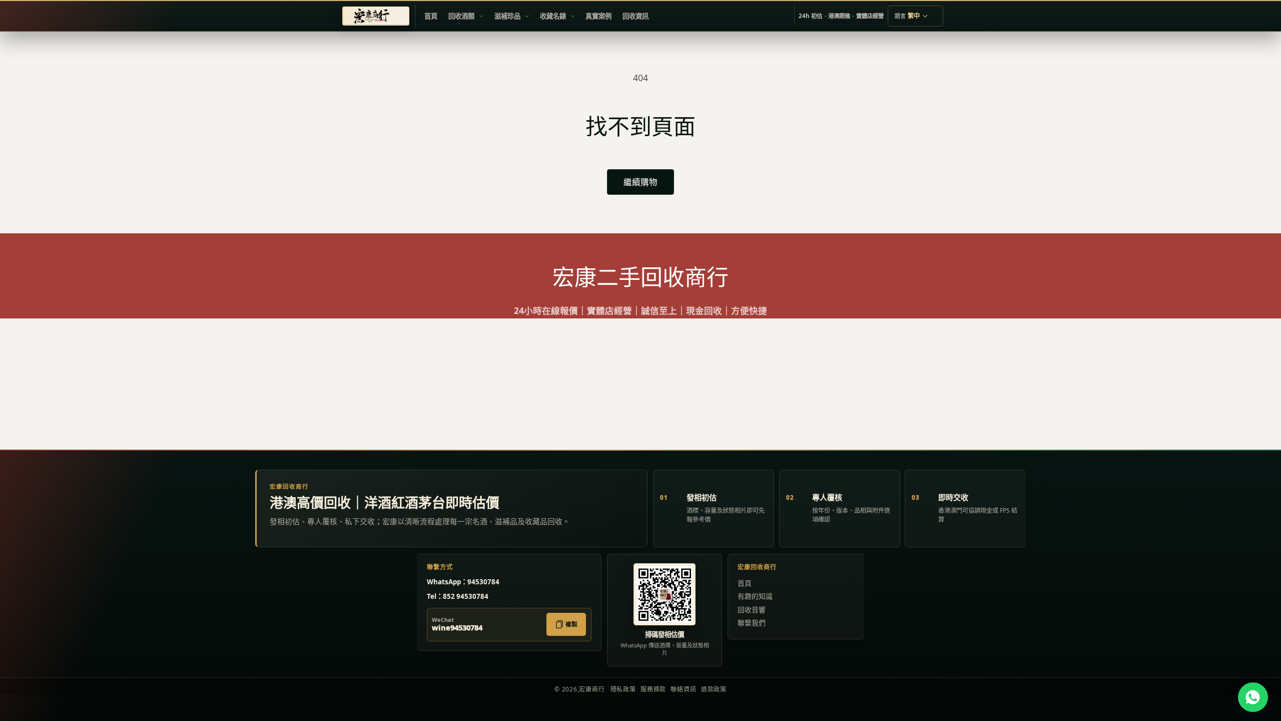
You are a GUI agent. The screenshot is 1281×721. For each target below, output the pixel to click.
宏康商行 (591, 689)
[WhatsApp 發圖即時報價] (1252, 697)
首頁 (745, 583)
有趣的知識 (755, 596)
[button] (465, 16)
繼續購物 (640, 182)
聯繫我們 (752, 622)
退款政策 (714, 689)
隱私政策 (623, 689)
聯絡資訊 (683, 689)
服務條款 (653, 689)
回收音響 (752, 609)
